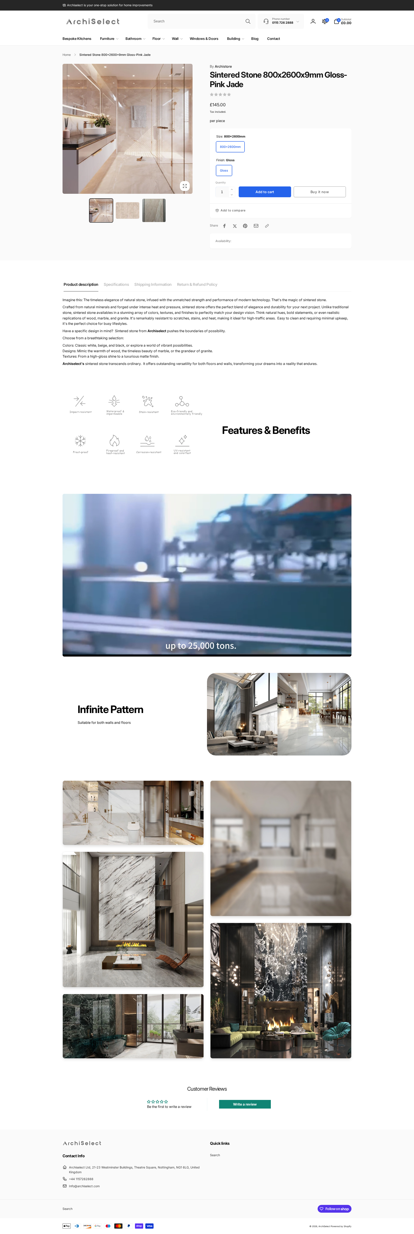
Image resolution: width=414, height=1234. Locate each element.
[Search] (248, 21)
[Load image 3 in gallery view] (154, 210)
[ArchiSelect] (82, 1144)
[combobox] (202, 21)
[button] (342, 21)
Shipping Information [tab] (153, 284)
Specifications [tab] (116, 284)
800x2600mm (230, 147)
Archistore (221, 66)
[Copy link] (267, 226)
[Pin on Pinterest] (245, 226)
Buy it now (319, 192)
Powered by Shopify (341, 1226)
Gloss (224, 170)
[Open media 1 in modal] (128, 129)
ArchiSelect (324, 1226)
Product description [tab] (81, 284)
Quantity (220, 182)
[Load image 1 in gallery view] (101, 210)
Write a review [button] (245, 1104)
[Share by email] (256, 225)
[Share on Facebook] (224, 226)
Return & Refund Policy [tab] (197, 284)
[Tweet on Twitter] (235, 226)
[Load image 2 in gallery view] (127, 210)
